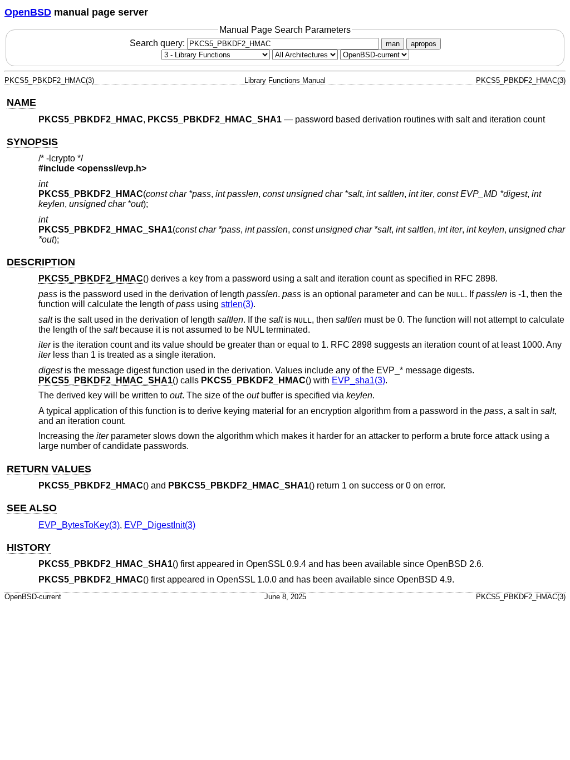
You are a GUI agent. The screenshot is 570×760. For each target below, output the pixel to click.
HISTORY (29, 547)
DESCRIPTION (41, 262)
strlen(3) (237, 304)
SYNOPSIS (32, 141)
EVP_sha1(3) (358, 380)
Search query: (158, 43)
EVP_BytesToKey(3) (79, 525)
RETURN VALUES (49, 469)
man (393, 44)
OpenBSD (27, 12)
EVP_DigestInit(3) (159, 525)
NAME (21, 102)
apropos (423, 44)
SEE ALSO (32, 508)
